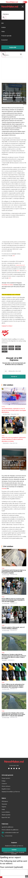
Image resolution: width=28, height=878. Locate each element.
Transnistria (4, 804)
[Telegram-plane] (19, 768)
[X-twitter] (11, 768)
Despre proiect (6, 778)
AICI (13, 255)
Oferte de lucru (6, 786)
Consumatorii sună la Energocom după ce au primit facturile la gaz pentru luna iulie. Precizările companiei (14, 571)
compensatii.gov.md (20, 265)
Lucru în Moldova (6, 812)
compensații (4, 346)
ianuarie (11, 349)
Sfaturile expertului (6, 814)
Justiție (3, 809)
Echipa (3, 781)
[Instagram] (14, 768)
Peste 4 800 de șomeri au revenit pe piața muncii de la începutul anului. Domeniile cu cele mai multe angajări (13, 600)
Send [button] (1, 877)
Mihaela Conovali (7, 102)
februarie (4, 349)
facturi (18, 346)
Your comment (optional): (11, 867)
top (18, 349)
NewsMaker (4, 660)
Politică (3, 406)
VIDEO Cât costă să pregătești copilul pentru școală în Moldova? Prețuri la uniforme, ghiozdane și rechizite (14, 439)
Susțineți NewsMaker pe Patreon (11, 791)
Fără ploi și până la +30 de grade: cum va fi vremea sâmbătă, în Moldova (13, 628)
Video (3, 435)
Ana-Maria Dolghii (6, 414)
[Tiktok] (16, 768)
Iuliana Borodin (6, 443)
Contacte (4, 783)
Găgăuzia (4, 806)
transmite (4, 488)
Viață (4, 458)
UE (4, 351)
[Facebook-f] (8, 768)
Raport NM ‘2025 (6, 817)
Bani (4, 90)
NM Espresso (5, 801)
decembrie (11, 346)
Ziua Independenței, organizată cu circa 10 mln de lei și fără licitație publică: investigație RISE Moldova (14, 410)
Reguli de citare (6, 789)
